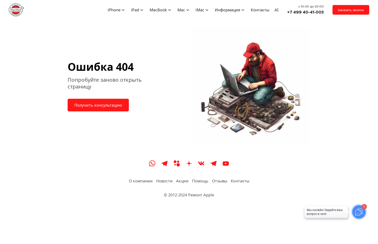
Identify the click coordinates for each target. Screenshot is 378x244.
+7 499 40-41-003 (305, 12)
